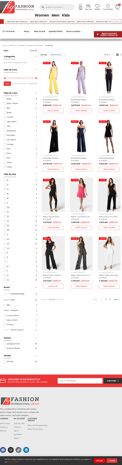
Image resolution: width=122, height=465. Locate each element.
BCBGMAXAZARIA (17, 294)
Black (9, 99)
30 (8, 212)
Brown (9, 112)
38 (8, 230)
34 (8, 221)
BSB (8, 305)
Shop (26, 31)
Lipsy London (12, 320)
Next (116, 299)
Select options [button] (53, 111)
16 (7, 194)
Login (80, 9)
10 (7, 180)
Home (5, 45)
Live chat (88, 9)
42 (8, 243)
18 (7, 198)
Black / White (12, 103)
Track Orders (108, 9)
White (9, 162)
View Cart (17, 427)
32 (8, 216)
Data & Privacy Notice (33, 429)
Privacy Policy (13, 462)
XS (8, 280)
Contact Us (4, 427)
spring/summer (13, 344)
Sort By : (44, 55)
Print (9, 153)
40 (8, 239)
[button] (117, 55)
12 (7, 185)
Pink (8, 149)
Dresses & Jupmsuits (35, 45)
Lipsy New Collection (32, 21)
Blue (8, 108)
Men (56, 15)
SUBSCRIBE (111, 381)
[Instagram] (11, 450)
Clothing (21, 45)
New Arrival (39, 31)
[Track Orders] (108, 6)
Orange (10, 144)
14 (8, 189)
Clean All (33, 50)
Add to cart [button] (53, 286)
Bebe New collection (79, 21)
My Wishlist (18, 434)
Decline (99, 461)
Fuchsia (10, 117)
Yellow (9, 167)
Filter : (6, 51)
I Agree (112, 461)
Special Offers (55, 31)
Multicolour (11, 131)
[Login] (80, 6)
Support (16, 438)
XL (8, 275)
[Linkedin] (26, 450)
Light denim (12, 121)
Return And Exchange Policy (33, 425)
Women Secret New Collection (55, 21)
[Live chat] (88, 6)
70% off (46, 180)
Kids (66, 15)
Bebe (13, 300)
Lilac (8, 126)
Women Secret (17, 330)
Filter (7, 84)
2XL (8, 207)
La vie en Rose (13, 315)
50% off (46, 63)
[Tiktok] (18, 450)
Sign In (16, 431)
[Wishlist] (97, 6)
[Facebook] (3, 450)
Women (42, 15)
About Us (3, 431)
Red (8, 158)
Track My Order (19, 423)
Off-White (11, 140)
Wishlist (97, 9)
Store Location (73, 31)
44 (8, 248)
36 (8, 225)
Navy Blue (11, 135)
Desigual (14, 310)
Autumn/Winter (13, 348)
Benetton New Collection (100, 21)
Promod (10, 324)
